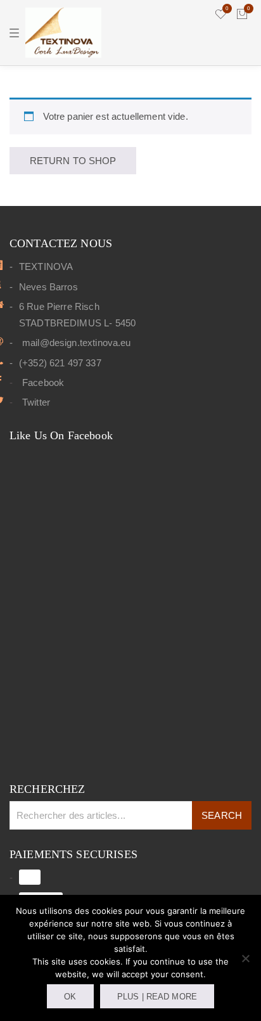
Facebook (43, 382)
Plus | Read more (157, 996)
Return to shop (73, 160)
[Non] (245, 958)
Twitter (36, 402)
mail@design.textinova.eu (76, 342)
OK (70, 996)
